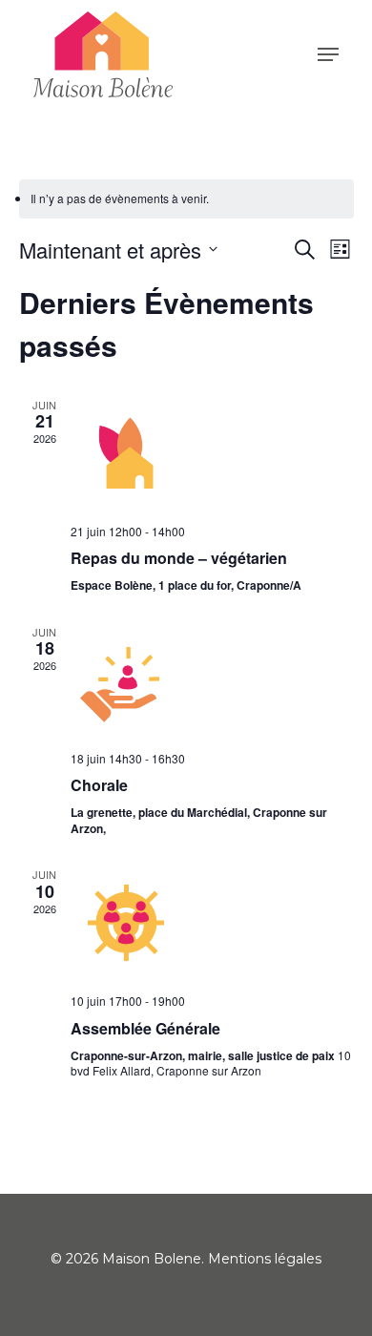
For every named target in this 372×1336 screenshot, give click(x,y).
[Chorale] (212, 680)
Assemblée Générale (145, 1028)
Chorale (99, 785)
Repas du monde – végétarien (179, 558)
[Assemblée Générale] (212, 922)
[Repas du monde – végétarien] (212, 453)
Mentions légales (264, 1258)
